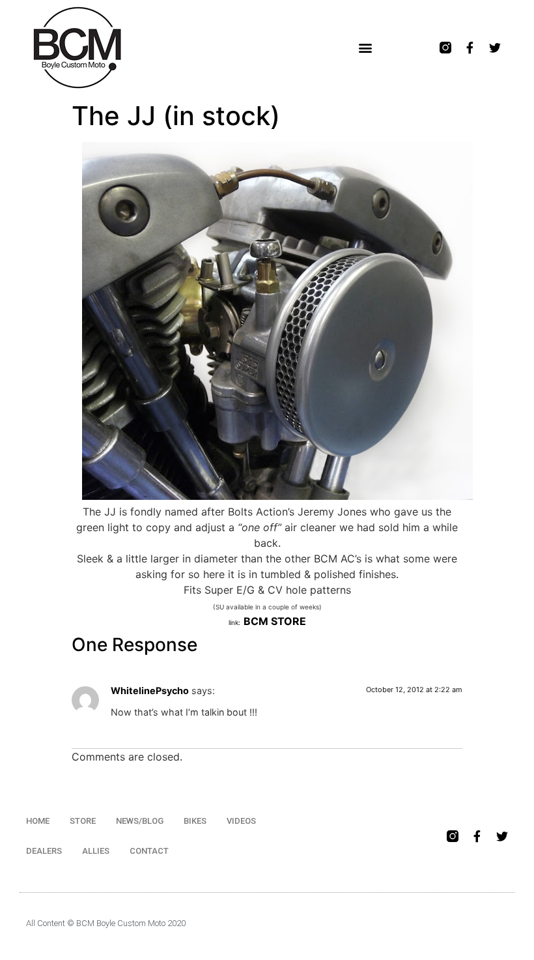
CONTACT (149, 851)
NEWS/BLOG (139, 821)
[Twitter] (495, 47)
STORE (83, 821)
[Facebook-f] (470, 47)
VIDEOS (241, 821)
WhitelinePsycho (150, 690)
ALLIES (95, 851)
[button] (365, 48)
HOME (37, 821)
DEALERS (44, 851)
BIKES (195, 821)
